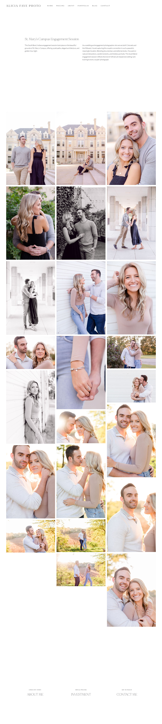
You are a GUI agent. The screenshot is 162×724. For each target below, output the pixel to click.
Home (50, 6)
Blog (95, 6)
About (71, 6)
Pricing (60, 6)
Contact (105, 6)
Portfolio (83, 6)
